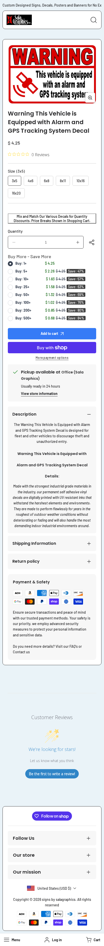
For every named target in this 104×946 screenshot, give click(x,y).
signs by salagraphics (58, 899)
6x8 (46, 181)
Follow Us (23, 838)
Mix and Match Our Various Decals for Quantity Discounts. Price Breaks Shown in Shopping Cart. (52, 218)
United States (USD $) (54, 888)
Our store (24, 855)
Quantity (15, 231)
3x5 (14, 181)
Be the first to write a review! (52, 773)
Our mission (27, 872)
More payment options (52, 357)
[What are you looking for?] (93, 20)
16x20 (16, 193)
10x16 (80, 181)
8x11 (63, 181)
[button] (92, 940)
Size (16, 171)
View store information (39, 393)
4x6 (30, 181)
